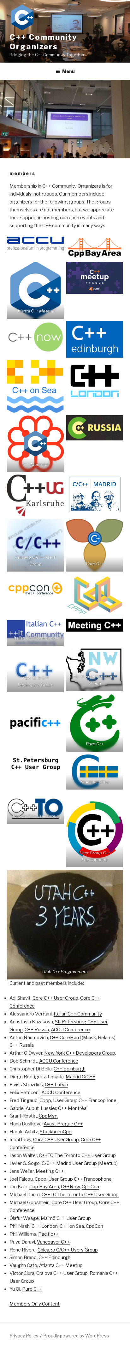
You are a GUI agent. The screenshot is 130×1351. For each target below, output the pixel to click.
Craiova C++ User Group (62, 1273)
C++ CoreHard (65, 1037)
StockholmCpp (56, 1132)
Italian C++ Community (78, 1014)
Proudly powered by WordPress (76, 1335)
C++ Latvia (56, 1084)
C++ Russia (37, 1030)
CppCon (90, 1187)
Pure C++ (32, 1289)
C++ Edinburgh (70, 1069)
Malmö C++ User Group (66, 1218)
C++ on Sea (72, 1226)
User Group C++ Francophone (84, 1100)
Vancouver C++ (53, 1242)
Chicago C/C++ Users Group (68, 1250)
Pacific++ (48, 1234)
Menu (68, 71)
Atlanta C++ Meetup (61, 1265)
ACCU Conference (70, 1030)
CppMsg (48, 1116)
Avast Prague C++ (63, 1124)
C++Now (70, 1187)
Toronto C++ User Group (35, 816)
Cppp (45, 1100)
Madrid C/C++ (80, 1077)
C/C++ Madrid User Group (69, 1163)
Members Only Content (34, 1304)
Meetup (107, 1163)
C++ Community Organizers (43, 42)
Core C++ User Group (55, 998)
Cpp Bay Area (44, 1187)
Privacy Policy (23, 1335)
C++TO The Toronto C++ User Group (77, 1155)
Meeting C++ (50, 1171)
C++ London (45, 1226)
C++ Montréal (72, 1108)
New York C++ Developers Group (79, 1053)
